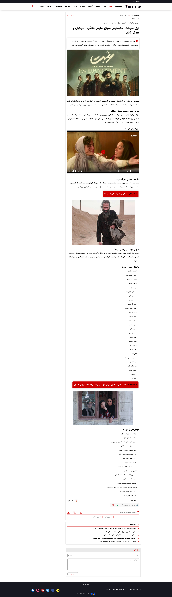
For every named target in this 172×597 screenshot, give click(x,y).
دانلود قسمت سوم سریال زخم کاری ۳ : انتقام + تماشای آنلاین (120, 532)
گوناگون (49, 6)
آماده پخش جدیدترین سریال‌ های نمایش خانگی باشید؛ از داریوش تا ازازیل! (100, 384)
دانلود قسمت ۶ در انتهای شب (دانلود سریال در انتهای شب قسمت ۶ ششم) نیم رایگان (114, 529)
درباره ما (133, 1)
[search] (32, 6)
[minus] (113, 505)
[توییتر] (81, 512)
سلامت (75, 6)
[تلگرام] (68, 512)
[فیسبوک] (74, 512)
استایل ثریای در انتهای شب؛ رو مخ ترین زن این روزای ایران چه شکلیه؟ (118, 542)
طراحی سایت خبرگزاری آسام (84, 594)
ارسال (72, 574)
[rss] (57, 590)
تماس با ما (138, 1)
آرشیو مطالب (86, 584)
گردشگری (90, 6)
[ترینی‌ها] (133, 6)
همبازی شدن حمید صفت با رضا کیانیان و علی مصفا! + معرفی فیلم (119, 535)
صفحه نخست (118, 6)
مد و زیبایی (68, 6)
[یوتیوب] (42, 590)
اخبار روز (42, 6)
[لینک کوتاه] (74, 15)
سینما (110, 6)
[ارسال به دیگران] (71, 15)
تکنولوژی (82, 6)
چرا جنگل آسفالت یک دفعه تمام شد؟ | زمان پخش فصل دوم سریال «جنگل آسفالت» (114, 538)
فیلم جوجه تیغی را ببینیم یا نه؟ (115, 194)
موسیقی (98, 6)
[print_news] (67, 15)
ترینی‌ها (110, 590)
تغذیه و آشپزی (58, 6)
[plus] (118, 505)
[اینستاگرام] (37, 590)
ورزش (105, 6)
